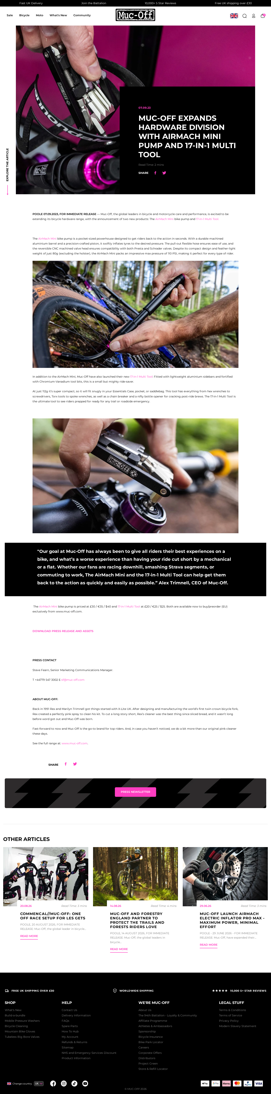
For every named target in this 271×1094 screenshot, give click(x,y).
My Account (70, 1037)
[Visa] (258, 1083)
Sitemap (67, 1047)
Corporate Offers (150, 1053)
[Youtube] (85, 1083)
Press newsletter (135, 792)
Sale (10, 15)
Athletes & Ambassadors (155, 1026)
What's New (58, 15)
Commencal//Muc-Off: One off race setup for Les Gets (52, 916)
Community (82, 15)
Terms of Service (230, 1015)
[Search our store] (244, 15)
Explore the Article (7, 164)
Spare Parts (70, 1026)
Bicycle (24, 15)
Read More (29, 936)
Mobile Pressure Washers (22, 1021)
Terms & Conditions (232, 1010)
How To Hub (70, 1031)
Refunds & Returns (74, 1042)
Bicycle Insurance (150, 1037)
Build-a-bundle (15, 1015)
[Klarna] (226, 1083)
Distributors (146, 1058)
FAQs (65, 1021)
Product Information (76, 1058)
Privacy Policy (229, 1021)
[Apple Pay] (205, 1083)
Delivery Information (76, 1015)
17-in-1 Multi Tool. (207, 219)
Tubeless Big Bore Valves (22, 1037)
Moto (39, 15)
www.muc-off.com (74, 743)
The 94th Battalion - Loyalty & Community (167, 1015)
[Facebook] (53, 1083)
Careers (143, 1047)
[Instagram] (63, 1083)
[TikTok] (74, 1083)
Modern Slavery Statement (237, 1026)
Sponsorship (147, 1031)
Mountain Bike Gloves (20, 1031)
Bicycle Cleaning (16, 1026)
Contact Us (69, 1010)
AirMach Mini (164, 219)
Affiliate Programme (152, 1021)
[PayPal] (247, 1083)
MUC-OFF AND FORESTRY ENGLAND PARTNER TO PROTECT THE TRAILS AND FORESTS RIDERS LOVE (137, 920)
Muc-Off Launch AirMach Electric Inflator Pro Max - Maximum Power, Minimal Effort (232, 920)
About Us (144, 1010)
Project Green (148, 1063)
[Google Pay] (215, 1083)
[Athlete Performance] (237, 1083)
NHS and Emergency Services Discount (89, 1053)
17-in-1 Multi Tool (141, 376)
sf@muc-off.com (73, 680)
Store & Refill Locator (153, 1069)
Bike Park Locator (150, 1042)
